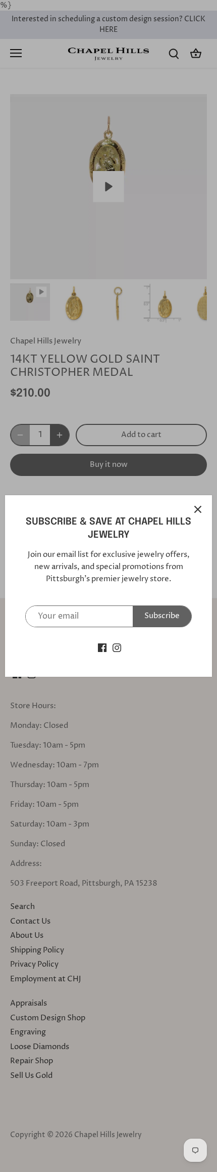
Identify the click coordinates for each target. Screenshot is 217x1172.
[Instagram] (117, 647)
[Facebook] (102, 647)
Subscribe (162, 616)
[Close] (198, 509)
